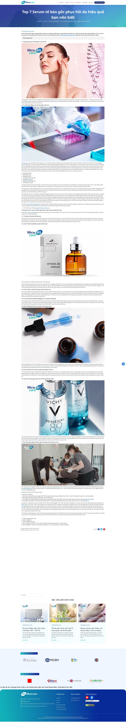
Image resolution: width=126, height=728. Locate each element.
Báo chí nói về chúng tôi (30, 674)
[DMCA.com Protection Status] (89, 705)
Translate (96, 702)
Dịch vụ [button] (72, 2)
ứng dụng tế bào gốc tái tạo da (42, 208)
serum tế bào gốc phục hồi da (68, 35)
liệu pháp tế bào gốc (27, 488)
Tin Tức (45, 21)
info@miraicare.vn (26, 701)
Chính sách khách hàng (61, 709)
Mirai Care (24, 504)
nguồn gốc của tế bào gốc (33, 204)
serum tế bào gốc (33, 212)
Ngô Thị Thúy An (30, 31)
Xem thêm (25, 640)
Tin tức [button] (90, 2)
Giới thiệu (67, 2)
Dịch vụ (58, 700)
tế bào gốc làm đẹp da (88, 499)
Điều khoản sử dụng (61, 707)
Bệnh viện (78, 2)
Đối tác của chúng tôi (29, 653)
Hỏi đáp (102, 2)
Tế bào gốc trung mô (28, 179)
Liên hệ (97, 2)
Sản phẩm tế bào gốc (54, 21)
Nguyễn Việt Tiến (85, 718)
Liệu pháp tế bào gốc (75, 698)
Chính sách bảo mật (61, 704)
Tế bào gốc (24, 163)
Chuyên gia (84, 2)
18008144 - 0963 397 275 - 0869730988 (31, 698)
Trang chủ (61, 2)
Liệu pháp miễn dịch (75, 700)
